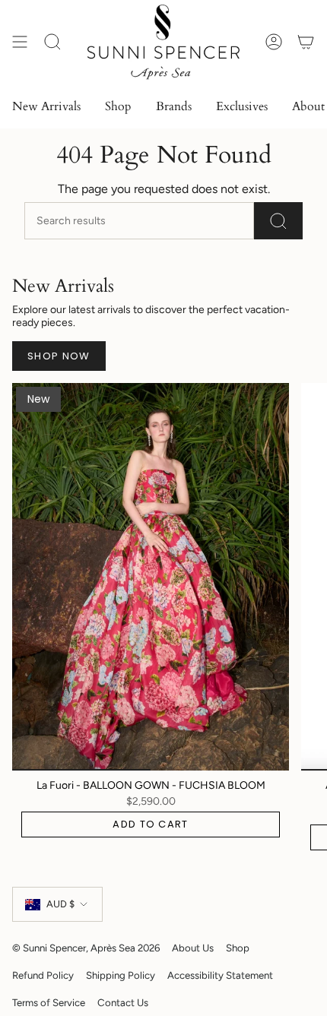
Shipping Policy (120, 975)
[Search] (278, 220)
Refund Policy (43, 975)
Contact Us (122, 1002)
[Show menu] (20, 42)
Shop (237, 948)
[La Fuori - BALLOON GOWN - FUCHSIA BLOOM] (150, 577)
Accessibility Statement (220, 975)
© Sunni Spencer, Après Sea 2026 (86, 948)
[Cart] (306, 42)
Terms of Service (48, 1002)
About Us (193, 948)
